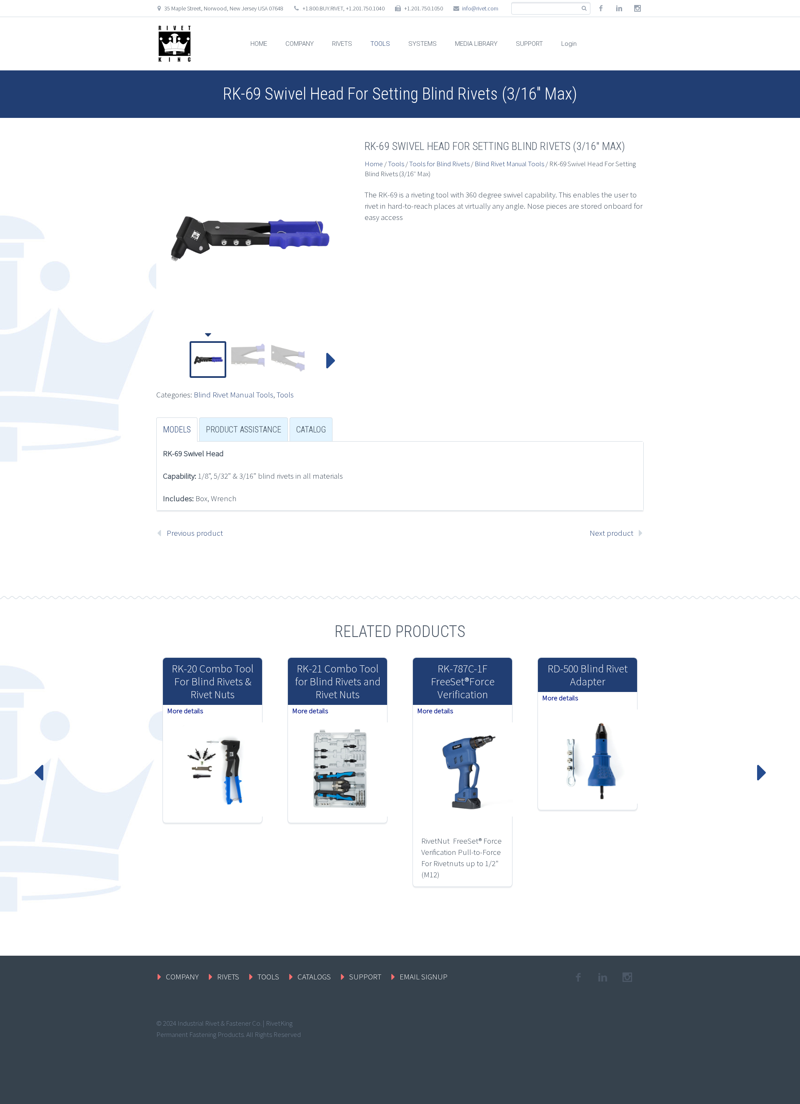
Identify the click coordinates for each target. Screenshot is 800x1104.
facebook (601, 8)
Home (374, 163)
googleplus (637, 8)
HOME (258, 43)
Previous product (195, 533)
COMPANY (299, 43)
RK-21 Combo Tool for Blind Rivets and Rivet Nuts (337, 681)
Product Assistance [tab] (243, 430)
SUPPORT (529, 43)
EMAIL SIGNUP (424, 977)
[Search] (584, 8)
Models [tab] (177, 430)
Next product (611, 533)
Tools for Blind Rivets (439, 163)
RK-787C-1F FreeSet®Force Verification (463, 681)
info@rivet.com (480, 8)
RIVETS (342, 43)
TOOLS (380, 43)
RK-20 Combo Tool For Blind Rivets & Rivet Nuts (213, 681)
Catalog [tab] (311, 430)
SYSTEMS (422, 43)
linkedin (619, 8)
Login (569, 43)
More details (185, 710)
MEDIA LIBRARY (476, 43)
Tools (285, 395)
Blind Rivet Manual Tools (233, 395)
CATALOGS (314, 977)
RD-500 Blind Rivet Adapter (588, 675)
